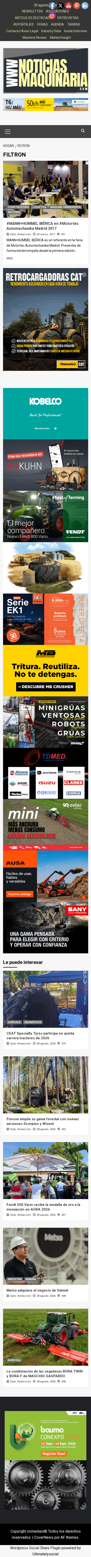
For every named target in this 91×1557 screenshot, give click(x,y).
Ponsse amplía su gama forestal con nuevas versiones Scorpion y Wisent (43, 1121)
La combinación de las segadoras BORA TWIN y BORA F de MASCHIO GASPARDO (45, 1373)
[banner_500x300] (45, 619)
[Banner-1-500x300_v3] (45, 876)
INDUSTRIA (15, 1279)
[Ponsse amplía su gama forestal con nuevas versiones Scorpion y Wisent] (45, 1084)
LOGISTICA (39, 207)
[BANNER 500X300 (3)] (45, 722)
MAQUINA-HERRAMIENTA (65, 207)
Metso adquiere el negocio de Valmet (37, 1290)
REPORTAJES (24, 24)
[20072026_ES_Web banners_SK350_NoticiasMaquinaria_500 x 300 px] (45, 413)
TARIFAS (73, 24)
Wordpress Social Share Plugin (36, 1548)
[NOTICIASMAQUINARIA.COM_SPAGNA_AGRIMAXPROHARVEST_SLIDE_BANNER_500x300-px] (45, 567)
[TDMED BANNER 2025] (45, 773)
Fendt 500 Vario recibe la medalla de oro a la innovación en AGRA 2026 (43, 1207)
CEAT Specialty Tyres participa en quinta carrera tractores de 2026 (40, 1035)
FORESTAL (14, 1107)
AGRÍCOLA (14, 1022)
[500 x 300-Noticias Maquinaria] (45, 1435)
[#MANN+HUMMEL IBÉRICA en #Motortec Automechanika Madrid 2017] (45, 189)
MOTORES (14, 212)
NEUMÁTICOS (32, 1022)
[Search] (83, 131)
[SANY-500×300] (45, 927)
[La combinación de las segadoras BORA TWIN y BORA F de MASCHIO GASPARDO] (45, 1337)
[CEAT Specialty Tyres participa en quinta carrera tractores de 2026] (45, 999)
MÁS (10, 258)
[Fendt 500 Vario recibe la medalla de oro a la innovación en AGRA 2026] (45, 1170)
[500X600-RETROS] (45, 319)
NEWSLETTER (32, 11)
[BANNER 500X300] (45, 1484)
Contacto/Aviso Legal (22, 31)
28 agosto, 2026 (46, 1043)
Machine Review (35, 37)
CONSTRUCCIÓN (18, 207)
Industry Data (51, 31)
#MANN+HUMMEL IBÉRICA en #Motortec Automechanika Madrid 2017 (43, 226)
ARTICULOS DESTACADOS (34, 18)
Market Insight (60, 37)
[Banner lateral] (45, 465)
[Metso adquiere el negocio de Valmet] (45, 1256)
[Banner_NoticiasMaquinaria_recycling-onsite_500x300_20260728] (45, 670)
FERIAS (42, 24)
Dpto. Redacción (20, 234)
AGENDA (57, 24)
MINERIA (31, 1279)
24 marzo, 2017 (46, 234)
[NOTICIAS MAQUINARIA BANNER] (45, 824)
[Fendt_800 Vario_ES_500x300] (45, 516)
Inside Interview (75, 31)
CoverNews (43, 1537)
